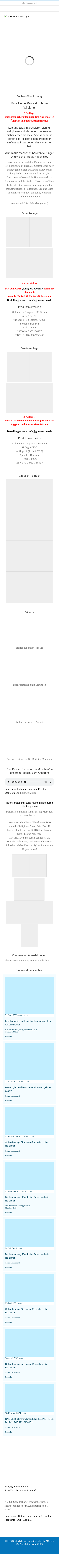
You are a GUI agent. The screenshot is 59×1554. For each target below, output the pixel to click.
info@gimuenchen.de (29, 3)
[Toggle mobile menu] (53, 16)
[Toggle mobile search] (48, 16)
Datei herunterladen (15, 789)
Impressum (10, 1516)
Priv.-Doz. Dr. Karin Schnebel (20, 1490)
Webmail (27, 1519)
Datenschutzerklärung (30, 1516)
